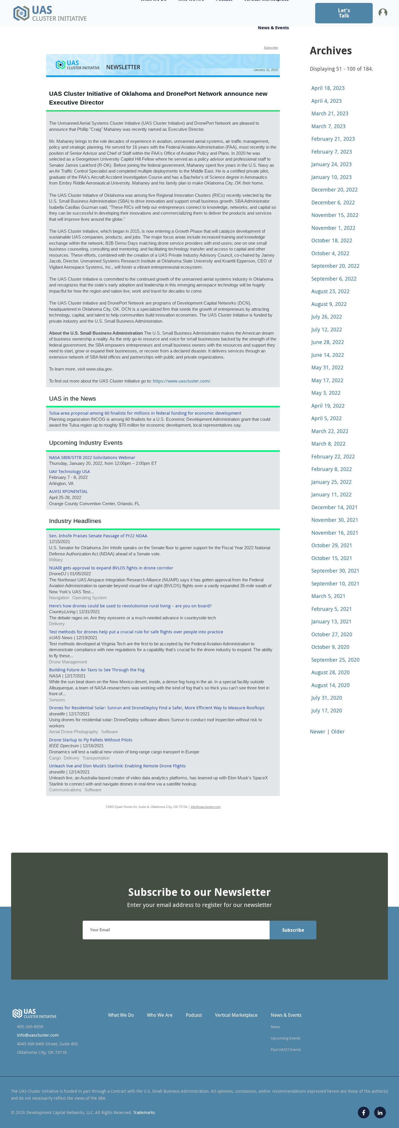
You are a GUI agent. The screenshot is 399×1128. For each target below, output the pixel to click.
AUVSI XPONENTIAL (68, 491)
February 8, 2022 (331, 468)
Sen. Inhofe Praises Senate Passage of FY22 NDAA (98, 535)
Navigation (59, 597)
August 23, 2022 (330, 291)
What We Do (121, 1015)
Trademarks (144, 1112)
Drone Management (68, 662)
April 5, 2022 (326, 418)
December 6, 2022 (333, 202)
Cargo (55, 758)
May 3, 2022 (326, 392)
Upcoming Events (286, 1038)
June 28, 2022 (327, 341)
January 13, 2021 (331, 621)
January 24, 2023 (331, 164)
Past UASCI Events (286, 1049)
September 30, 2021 (335, 570)
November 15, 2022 (334, 214)
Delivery (57, 623)
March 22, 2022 (329, 430)
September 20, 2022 (335, 265)
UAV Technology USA (69, 471)
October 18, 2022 (331, 240)
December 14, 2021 (334, 507)
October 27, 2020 (331, 634)
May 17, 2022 (327, 380)
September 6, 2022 (334, 278)
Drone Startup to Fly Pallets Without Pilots (90, 740)
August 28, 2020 (330, 672)
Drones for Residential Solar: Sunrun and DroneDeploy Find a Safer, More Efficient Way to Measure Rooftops (157, 707)
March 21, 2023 (329, 113)
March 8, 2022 (328, 443)
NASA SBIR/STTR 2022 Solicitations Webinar (92, 457)
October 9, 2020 (330, 646)
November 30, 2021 (334, 519)
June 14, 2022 (327, 354)
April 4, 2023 (326, 100)
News (275, 1026)
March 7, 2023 (328, 126)
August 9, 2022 (329, 303)
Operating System (89, 597)
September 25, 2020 (335, 659)
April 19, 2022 (328, 405)
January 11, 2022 (331, 494)
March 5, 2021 (328, 595)
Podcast (194, 1015)
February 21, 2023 (333, 138)
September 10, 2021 (335, 583)
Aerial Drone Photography (73, 731)
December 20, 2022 (334, 189)
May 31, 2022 (327, 367)
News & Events (273, 28)
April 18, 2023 (328, 87)
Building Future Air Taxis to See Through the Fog (97, 669)
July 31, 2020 (326, 697)
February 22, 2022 (333, 456)
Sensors (57, 700)
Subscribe (271, 47)
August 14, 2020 (330, 685)
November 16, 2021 (334, 532)
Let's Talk (344, 13)
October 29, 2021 (331, 545)
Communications (65, 790)
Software (109, 731)
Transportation (96, 758)
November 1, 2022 (333, 227)
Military (56, 559)
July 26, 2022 (326, 316)
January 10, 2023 (331, 176)
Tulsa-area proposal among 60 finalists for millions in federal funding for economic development (145, 413)
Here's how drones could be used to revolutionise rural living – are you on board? (130, 606)
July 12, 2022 (326, 329)
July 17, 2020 (326, 710)
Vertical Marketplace (236, 1015)
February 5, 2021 (331, 608)
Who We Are (160, 1015)
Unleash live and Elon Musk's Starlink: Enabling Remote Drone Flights (117, 766)
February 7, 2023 (331, 151)
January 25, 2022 (331, 481)
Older (338, 731)
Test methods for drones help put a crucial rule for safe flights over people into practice (136, 632)
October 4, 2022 (330, 253)
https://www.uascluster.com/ (181, 381)
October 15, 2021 (331, 558)
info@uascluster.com (206, 807)
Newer (317, 731)
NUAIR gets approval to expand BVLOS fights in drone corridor (111, 568)
